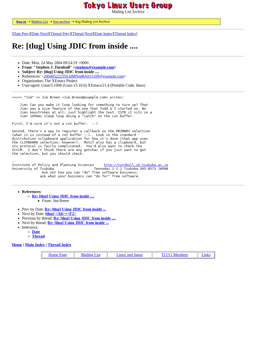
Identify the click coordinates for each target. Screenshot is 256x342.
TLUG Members (174, 255)
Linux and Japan (129, 255)
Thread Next (82, 34)
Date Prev (21, 34)
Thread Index (125, 34)
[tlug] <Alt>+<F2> (60, 214)
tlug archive (61, 22)
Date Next (40, 34)
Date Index (103, 34)
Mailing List (40, 22)
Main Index (35, 245)
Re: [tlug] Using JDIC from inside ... (75, 209)
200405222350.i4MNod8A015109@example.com (84, 76)
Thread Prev (60, 34)
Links (206, 255)
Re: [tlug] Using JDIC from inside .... (63, 196)
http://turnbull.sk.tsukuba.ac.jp (136, 165)
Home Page (57, 255)
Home (17, 245)
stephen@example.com (94, 67)
